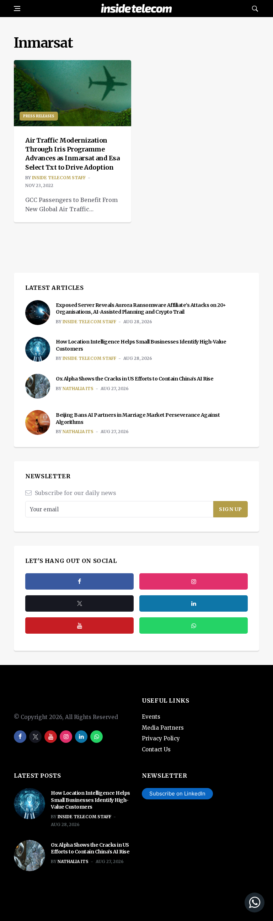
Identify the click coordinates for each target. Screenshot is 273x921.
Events (151, 716)
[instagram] (193, 581)
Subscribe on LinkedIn (177, 793)
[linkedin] (81, 736)
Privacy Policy (161, 738)
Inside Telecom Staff (59, 177)
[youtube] (79, 625)
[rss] (193, 603)
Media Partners (163, 727)
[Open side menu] (17, 8)
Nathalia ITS (78, 388)
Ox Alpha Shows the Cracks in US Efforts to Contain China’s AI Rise (134, 379)
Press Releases (38, 116)
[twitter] (79, 603)
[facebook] (79, 581)
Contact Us (156, 749)
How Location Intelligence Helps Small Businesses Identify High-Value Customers (90, 800)
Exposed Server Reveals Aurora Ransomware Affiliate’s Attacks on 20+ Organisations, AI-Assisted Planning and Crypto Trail (141, 308)
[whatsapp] (96, 736)
